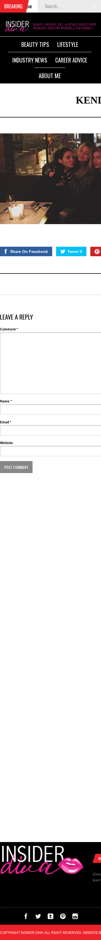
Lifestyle (67, 44)
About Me (50, 75)
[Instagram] (75, 917)
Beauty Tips (35, 44)
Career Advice (71, 60)
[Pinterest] (63, 917)
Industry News (29, 60)
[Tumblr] (50, 917)
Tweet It (74, 251)
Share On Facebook (29, 251)
